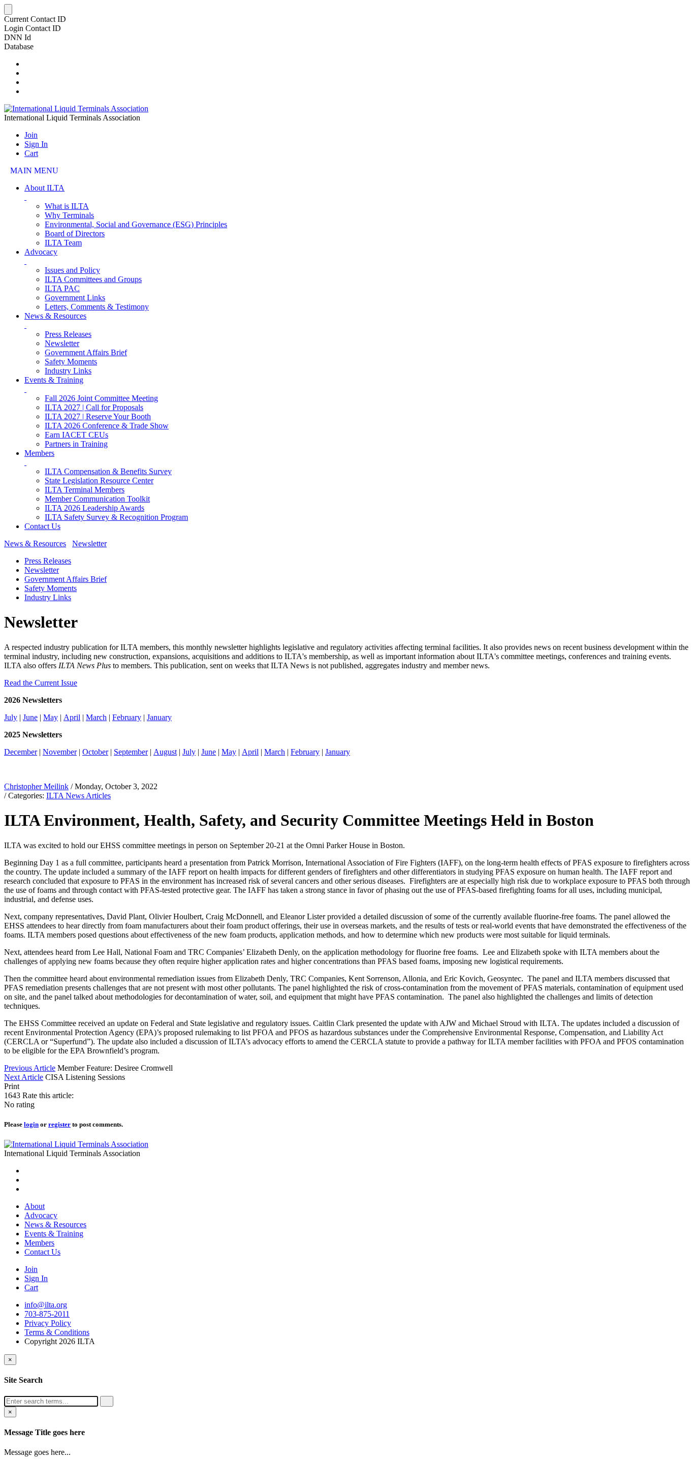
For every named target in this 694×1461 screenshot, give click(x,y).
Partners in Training (76, 444)
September (131, 752)
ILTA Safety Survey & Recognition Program (116, 517)
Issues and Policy (72, 270)
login (31, 1124)
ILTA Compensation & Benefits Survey (108, 471)
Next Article (23, 1077)
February (126, 717)
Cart (31, 153)
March (96, 717)
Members (39, 453)
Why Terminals (69, 215)
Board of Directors (75, 233)
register (59, 1124)
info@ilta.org (45, 1304)
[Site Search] (27, 63)
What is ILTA (67, 206)
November (60, 752)
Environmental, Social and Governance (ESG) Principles (136, 224)
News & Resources (55, 316)
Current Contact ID (35, 19)
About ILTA (44, 187)
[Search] (106, 1401)
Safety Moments (71, 361)
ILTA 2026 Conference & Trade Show (107, 425)
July (10, 717)
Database (19, 46)
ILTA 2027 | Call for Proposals (94, 407)
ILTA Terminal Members (84, 489)
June (30, 717)
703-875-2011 (47, 1314)
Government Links (75, 297)
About (34, 1206)
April (72, 717)
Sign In (36, 144)
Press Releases (68, 334)
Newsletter (62, 343)
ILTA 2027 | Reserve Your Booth (98, 416)
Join (31, 135)
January (159, 717)
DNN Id (17, 37)
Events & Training (53, 380)
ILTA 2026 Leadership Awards (94, 508)
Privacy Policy (47, 1323)
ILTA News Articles (78, 795)
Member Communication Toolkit (97, 498)
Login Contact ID (32, 28)
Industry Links (68, 370)
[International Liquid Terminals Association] (76, 108)
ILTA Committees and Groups (93, 279)
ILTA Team (63, 242)
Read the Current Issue (40, 682)
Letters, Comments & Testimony (97, 306)
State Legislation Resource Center (99, 480)
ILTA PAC (62, 288)
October (95, 752)
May (50, 717)
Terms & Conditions (56, 1332)
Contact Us (42, 526)
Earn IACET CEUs (76, 434)
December (20, 752)
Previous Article (29, 1068)
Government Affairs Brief (86, 352)
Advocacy (40, 251)
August (165, 752)
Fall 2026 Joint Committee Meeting (101, 398)
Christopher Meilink (36, 786)
